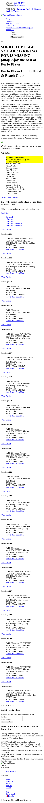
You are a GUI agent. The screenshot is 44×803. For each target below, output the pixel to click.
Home (8, 19)
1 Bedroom (10, 219)
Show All (9, 217)
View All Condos (12, 23)
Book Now (10, 30)
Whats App (5, 767)
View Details (11, 249)
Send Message (11, 771)
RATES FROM (11, 247)
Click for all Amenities (9, 197)
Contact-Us (10, 25)
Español (30, 28)
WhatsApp (10, 5)
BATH (8, 245)
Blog (7, 792)
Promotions (10, 21)
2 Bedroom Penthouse (14, 223)
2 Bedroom (10, 221)
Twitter (8, 788)
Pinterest (9, 784)
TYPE (8, 239)
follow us (4, 775)
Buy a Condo (11, 794)
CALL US (9, 3)
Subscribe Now (7, 722)
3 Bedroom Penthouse (14, 225)
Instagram (9, 779)
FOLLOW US (11, 9)
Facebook (9, 781)
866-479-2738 (19, 3)
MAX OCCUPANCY (14, 241)
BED (8, 243)
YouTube (9, 786)
